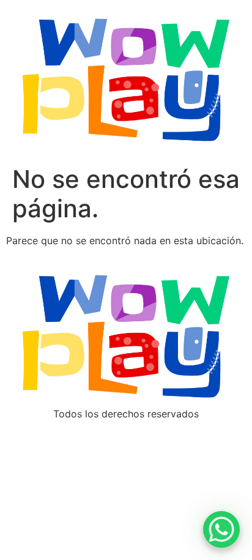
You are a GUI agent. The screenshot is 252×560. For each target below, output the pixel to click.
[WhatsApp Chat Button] (221, 529)
